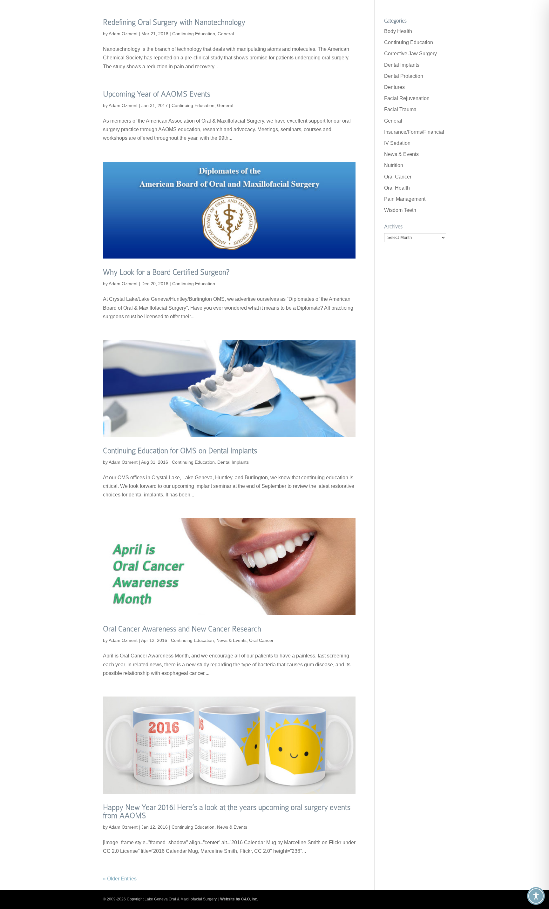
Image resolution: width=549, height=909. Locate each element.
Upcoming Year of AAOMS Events (156, 94)
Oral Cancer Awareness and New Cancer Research (182, 628)
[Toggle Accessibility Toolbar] (536, 896)
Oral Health (397, 188)
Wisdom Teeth (400, 210)
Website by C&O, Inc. (239, 899)
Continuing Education (193, 33)
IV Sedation (397, 143)
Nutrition (393, 165)
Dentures (394, 87)
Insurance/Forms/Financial (414, 132)
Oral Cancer (261, 640)
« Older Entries (120, 878)
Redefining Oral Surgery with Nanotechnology (174, 22)
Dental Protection (403, 76)
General (226, 33)
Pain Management (404, 199)
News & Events (231, 640)
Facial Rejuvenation (407, 98)
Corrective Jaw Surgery (410, 53)
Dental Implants (233, 462)
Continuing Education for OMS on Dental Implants (180, 450)
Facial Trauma (400, 109)
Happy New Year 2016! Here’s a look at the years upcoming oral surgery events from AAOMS (226, 811)
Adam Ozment (123, 33)
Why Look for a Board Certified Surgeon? (166, 272)
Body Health (398, 31)
